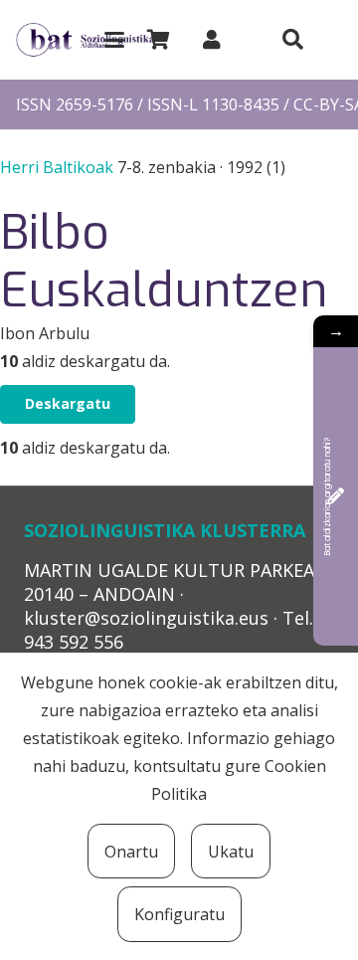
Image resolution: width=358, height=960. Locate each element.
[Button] (292, 40)
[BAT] (85, 40)
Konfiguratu (179, 914)
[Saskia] (158, 40)
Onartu (131, 852)
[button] (114, 40)
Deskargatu (67, 403)
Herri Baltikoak (58, 167)
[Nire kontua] (212, 39)
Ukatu (231, 852)
